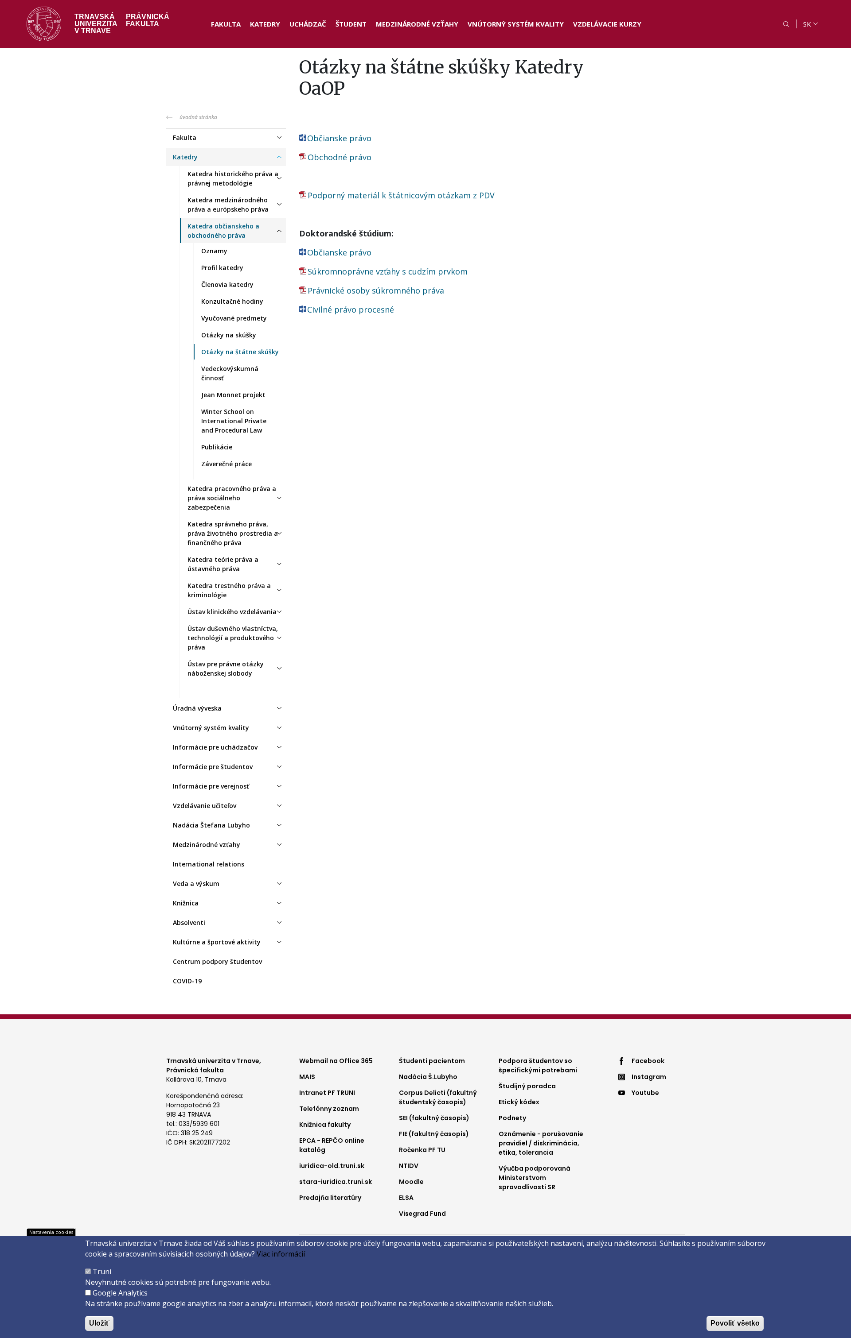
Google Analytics (120, 1293)
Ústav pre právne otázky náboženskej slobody (225, 668)
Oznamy (214, 251)
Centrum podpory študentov (217, 961)
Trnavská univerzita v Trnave (93, 24)
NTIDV (408, 1165)
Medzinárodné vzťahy (417, 23)
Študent (351, 23)
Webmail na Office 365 (336, 1060)
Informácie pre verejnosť (211, 786)
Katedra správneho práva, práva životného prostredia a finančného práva (232, 533)
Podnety (512, 1118)
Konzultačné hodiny (232, 301)
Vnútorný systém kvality (516, 23)
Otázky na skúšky (228, 335)
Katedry (265, 23)
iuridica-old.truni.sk (331, 1165)
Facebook (648, 1060)
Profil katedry (222, 267)
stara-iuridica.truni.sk (335, 1181)
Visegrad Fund (422, 1213)
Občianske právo (339, 138)
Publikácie (216, 447)
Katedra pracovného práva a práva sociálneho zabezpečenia (231, 497)
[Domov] (44, 24)
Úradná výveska (197, 708)
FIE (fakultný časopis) (434, 1133)
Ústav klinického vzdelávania (232, 611)
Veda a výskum (196, 883)
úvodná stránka (198, 117)
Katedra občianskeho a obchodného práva (223, 231)
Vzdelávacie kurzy (607, 23)
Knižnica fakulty (325, 1124)
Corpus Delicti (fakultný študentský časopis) (438, 1097)
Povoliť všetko (735, 1323)
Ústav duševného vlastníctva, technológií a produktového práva (232, 637)
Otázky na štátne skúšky (240, 352)
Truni (102, 1271)
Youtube (645, 1092)
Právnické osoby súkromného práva (376, 290)
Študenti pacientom (432, 1060)
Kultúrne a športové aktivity (217, 942)
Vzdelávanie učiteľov (204, 805)
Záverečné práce (226, 464)
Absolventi (189, 922)
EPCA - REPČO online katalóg (331, 1145)
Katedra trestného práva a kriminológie (229, 590)
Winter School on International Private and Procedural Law (233, 420)
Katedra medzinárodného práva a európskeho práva (228, 204)
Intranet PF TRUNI (327, 1092)
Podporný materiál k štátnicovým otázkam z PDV (401, 195)
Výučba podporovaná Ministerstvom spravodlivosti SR (534, 1177)
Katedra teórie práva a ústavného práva (222, 564)
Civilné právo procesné (350, 309)
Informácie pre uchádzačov (215, 747)
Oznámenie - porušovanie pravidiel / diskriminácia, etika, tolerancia (541, 1143)
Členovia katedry (227, 284)
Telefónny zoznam (329, 1108)
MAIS (307, 1076)
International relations (208, 864)
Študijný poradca (527, 1086)
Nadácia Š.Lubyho (428, 1076)
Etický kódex (519, 1102)
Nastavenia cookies (51, 1232)
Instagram (649, 1076)
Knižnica (186, 903)
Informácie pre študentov (213, 766)
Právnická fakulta (147, 20)
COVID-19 (187, 981)
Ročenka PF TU (422, 1149)
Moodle (411, 1181)
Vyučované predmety (234, 318)
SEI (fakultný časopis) (434, 1118)
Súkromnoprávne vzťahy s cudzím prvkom (389, 271)
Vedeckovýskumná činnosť (229, 373)
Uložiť (99, 1323)
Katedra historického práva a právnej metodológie (232, 178)
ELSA (406, 1197)
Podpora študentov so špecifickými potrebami (538, 1065)
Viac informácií (281, 1254)
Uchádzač (307, 23)
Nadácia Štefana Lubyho (211, 825)
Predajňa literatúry (330, 1197)
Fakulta (226, 23)
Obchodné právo (339, 157)
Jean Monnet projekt (233, 395)
